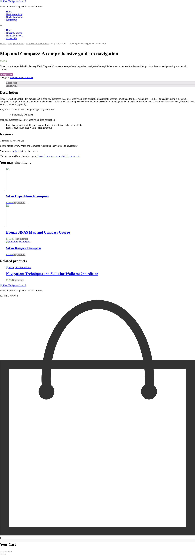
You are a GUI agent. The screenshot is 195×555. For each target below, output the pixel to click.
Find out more (21, 239)
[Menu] (1, 25)
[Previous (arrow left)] (1, 554)
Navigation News (14, 17)
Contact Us (11, 20)
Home (9, 11)
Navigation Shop (14, 14)
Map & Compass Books (37, 43)
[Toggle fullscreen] (4, 551)
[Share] (7, 551)
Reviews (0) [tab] (12, 85)
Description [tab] (11, 82)
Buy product (6, 74)
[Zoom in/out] (1, 551)
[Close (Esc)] (10, 551)
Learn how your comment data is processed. (59, 156)
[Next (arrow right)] (4, 554)
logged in (17, 151)
